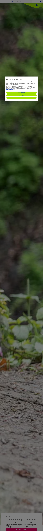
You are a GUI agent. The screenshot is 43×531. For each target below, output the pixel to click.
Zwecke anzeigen (21, 92)
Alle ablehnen (21, 95)
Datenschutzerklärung (10, 89)
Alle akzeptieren (21, 97)
